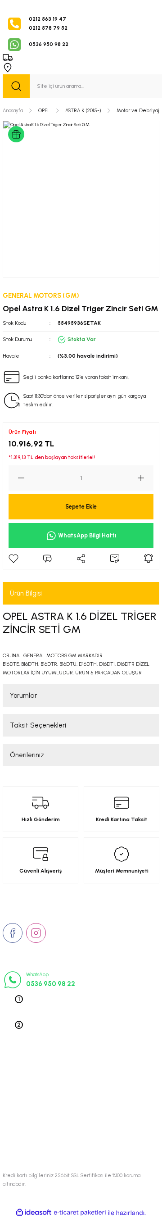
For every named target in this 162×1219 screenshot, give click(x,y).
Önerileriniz (27, 755)
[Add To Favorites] (13, 559)
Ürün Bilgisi (26, 593)
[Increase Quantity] (145, 478)
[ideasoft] (34, 1213)
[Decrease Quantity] (17, 478)
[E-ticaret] (80, 1213)
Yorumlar (23, 695)
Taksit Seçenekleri (38, 725)
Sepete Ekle (81, 506)
